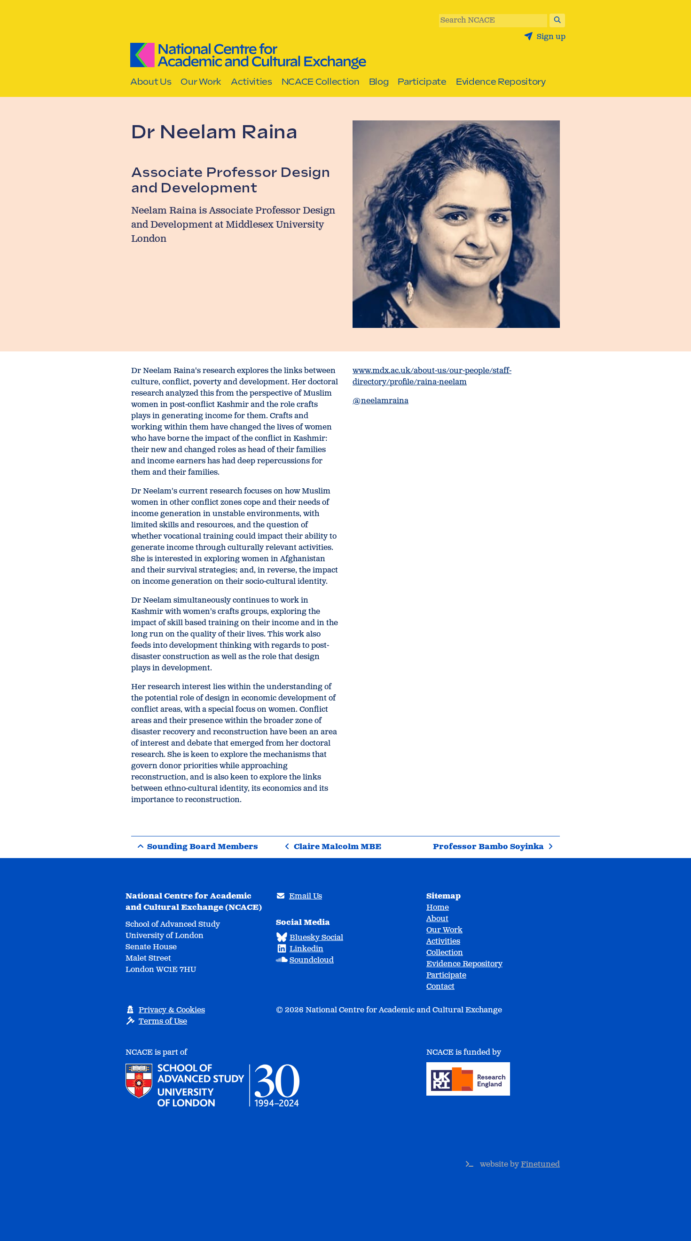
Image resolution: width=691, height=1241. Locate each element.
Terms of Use (163, 1021)
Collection (444, 953)
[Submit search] (557, 20)
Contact (440, 987)
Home (437, 908)
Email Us (305, 896)
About (437, 919)
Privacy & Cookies (172, 1010)
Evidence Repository (501, 82)
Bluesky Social (316, 938)
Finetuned (540, 1164)
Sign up (550, 37)
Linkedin (306, 949)
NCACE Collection (321, 82)
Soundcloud (312, 960)
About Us (150, 82)
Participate (422, 82)
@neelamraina (380, 401)
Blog (379, 82)
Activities (251, 82)
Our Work (201, 82)
